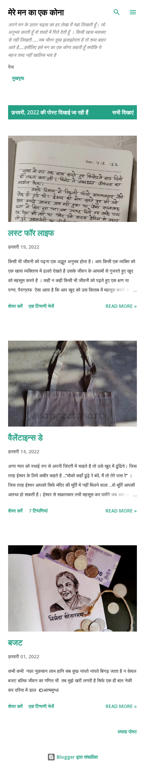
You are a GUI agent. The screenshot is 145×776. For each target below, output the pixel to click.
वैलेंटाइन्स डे (25, 437)
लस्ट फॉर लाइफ (31, 232)
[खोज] (117, 12)
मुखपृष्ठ (18, 78)
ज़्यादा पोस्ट (127, 731)
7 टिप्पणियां (38, 510)
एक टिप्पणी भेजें (41, 306)
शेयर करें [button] (15, 306)
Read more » (121, 306)
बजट (15, 642)
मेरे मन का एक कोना (36, 12)
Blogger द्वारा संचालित (76, 757)
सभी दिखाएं (123, 112)
